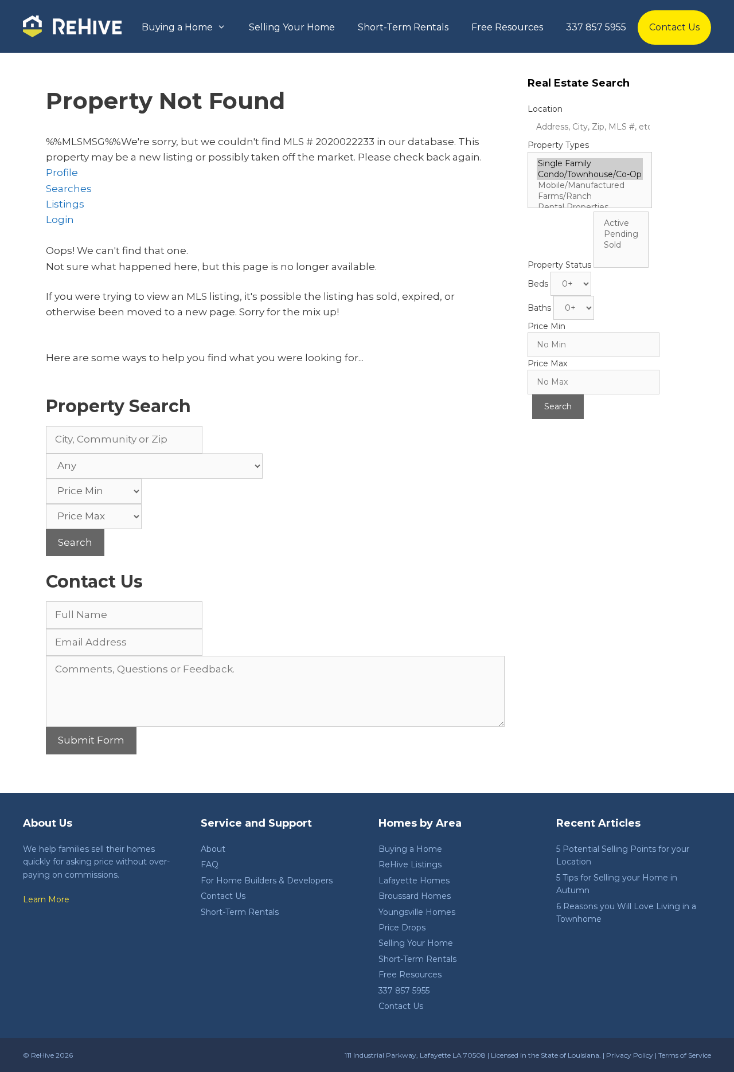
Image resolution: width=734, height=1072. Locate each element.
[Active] (621, 223)
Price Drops (401, 927)
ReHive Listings (410, 864)
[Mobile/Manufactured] (590, 185)
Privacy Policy (629, 1055)
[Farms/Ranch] (590, 196)
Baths (539, 308)
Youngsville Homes (416, 912)
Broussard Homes (414, 896)
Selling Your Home (292, 27)
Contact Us (674, 27)
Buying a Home (177, 27)
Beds (538, 284)
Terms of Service (684, 1055)
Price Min (546, 326)
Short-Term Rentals (403, 27)
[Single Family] (590, 163)
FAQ (209, 864)
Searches (69, 188)
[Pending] (621, 234)
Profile (62, 172)
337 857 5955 (596, 27)
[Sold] (621, 245)
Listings (65, 204)
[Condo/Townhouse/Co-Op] (590, 174)
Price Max (547, 363)
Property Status (559, 265)
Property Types (558, 145)
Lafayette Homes (414, 880)
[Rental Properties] (590, 207)
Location (545, 109)
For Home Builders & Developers (267, 880)
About (213, 849)
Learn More (46, 899)
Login (60, 219)
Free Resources (507, 27)
